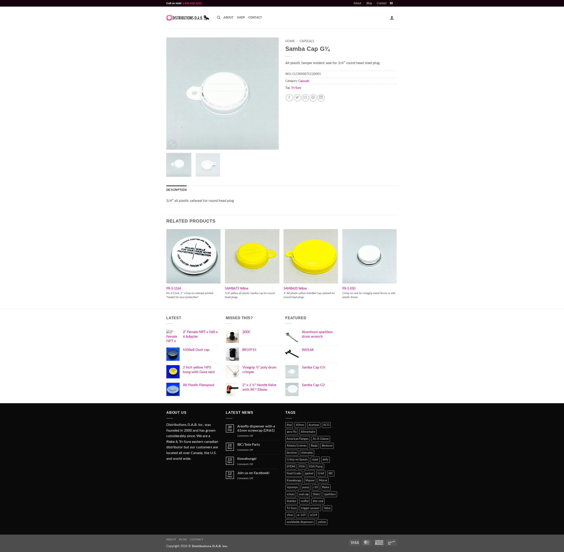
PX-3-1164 (173, 288)
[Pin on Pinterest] (313, 97)
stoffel (305, 501)
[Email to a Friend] (305, 97)
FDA (302, 466)
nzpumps (292, 487)
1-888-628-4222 (192, 3)
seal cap (304, 494)
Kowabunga (294, 480)
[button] (392, 17)
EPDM (291, 466)
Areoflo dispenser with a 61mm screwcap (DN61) (256, 428)
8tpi (289, 425)
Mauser (310, 480)
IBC (330, 473)
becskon (292, 452)
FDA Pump (316, 466)
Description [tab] (176, 189)
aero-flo (292, 432)
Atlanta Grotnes (297, 445)
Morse (323, 480)
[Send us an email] (391, 3)
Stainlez (291, 501)
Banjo (314, 445)
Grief (321, 473)
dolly (325, 459)
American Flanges (298, 439)
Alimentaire (308, 432)
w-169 (301, 515)
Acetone (313, 425)
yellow (322, 522)
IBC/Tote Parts (248, 444)
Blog (369, 3)
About (357, 3)
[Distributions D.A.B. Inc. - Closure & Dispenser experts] (188, 18)
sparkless (330, 494)
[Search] (218, 17)
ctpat (315, 459)
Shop (241, 17)
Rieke (325, 487)
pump (305, 487)
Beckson (327, 445)
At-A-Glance (321, 439)
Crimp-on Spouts (297, 459)
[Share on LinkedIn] (321, 97)
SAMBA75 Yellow (236, 288)
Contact (382, 3)
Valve (327, 508)
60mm (300, 425)
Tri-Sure (296, 87)
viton (290, 515)
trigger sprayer (310, 508)
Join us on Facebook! (253, 473)
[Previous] (174, 93)
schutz (291, 494)
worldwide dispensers (300, 522)
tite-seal (318, 501)
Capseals (307, 41)
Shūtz (316, 494)
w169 (313, 515)
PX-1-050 (348, 288)
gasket (309, 473)
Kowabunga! (246, 458)
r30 (315, 487)
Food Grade (294, 473)
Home (290, 41)
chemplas (307, 452)
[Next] (271, 93)
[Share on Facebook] (289, 97)
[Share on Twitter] (297, 97)
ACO (326, 425)
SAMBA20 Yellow (295, 288)
